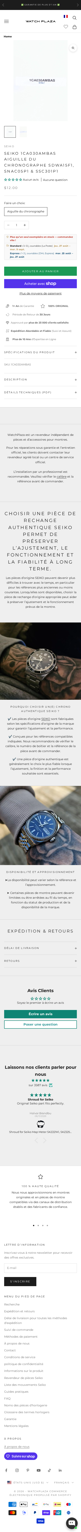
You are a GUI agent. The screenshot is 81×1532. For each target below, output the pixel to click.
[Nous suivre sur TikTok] (49, 1470)
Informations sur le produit (23, 1371)
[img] (40, 1080)
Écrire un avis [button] (41, 1014)
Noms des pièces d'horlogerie (25, 1405)
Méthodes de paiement (21, 1336)
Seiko (9, 146)
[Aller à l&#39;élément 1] (10, 132)
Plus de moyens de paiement (41, 293)
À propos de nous (16, 1343)
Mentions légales (16, 1426)
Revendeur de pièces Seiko (23, 1378)
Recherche (12, 1304)
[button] (13, 179)
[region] (40, 1196)
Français (62, 1482)
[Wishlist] (66, 26)
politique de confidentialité (23, 1364)
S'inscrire (20, 1281)
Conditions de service (19, 1357)
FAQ (7, 1398)
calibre (61, 476)
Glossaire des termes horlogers (26, 1412)
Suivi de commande (18, 1330)
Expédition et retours (19, 1311)
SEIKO (45, 719)
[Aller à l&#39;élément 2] (23, 132)
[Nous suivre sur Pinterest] (28, 1470)
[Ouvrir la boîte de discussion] (72, 1523)
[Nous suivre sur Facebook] (6, 1470)
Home (8, 36)
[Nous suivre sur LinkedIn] (60, 1470)
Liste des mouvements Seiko (25, 1385)
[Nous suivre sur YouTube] (39, 1470)
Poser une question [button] (40, 1024)
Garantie (10, 1419)
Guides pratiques (16, 1392)
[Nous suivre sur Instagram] (17, 1470)
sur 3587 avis (38, 1085)
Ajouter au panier (40, 271)
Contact (10, 1350)
